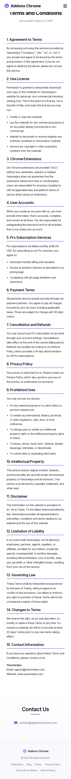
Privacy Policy (52, 764)
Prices (38, 764)
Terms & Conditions (26, 770)
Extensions (17, 764)
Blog (29, 764)
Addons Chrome (26, 5)
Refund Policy (48, 770)
